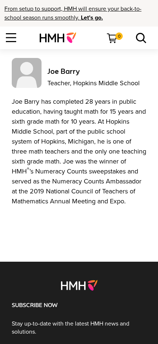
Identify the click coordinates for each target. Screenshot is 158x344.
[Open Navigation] (11, 37)
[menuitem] (61, 38)
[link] (61, 37)
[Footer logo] (79, 285)
